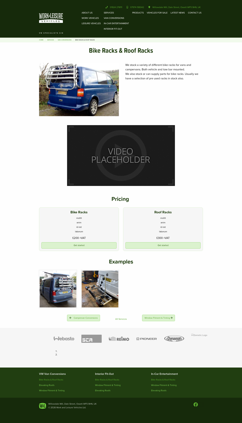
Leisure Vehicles (91, 23)
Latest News (178, 12)
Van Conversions (114, 18)
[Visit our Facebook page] (195, 405)
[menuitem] (91, 21)
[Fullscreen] (172, 183)
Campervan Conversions (86, 318)
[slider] (118, 183)
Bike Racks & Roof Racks (51, 379)
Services (109, 12)
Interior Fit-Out (113, 29)
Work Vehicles (90, 18)
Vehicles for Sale (157, 12)
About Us (87, 12)
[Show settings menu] (166, 183)
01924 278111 (115, 7)
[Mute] (161, 183)
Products (138, 12)
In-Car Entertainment (116, 23)
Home (41, 40)
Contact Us (194, 12)
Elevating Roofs (46, 385)
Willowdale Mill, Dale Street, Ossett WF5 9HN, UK (175, 7)
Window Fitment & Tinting (157, 318)
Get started (79, 245)
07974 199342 (136, 7)
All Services (121, 319)
